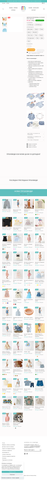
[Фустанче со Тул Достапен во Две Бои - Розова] (37, 249)
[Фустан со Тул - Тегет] (7, 303)
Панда (41, 29)
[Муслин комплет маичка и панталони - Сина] (15, 393)
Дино (42, 38)
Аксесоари (36, 7)
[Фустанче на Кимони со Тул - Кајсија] (28, 285)
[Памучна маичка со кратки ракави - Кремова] (37, 356)
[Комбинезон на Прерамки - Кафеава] (24, 214)
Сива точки (30, 35)
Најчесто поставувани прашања (8, 448)
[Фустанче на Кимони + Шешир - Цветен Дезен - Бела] (35, 285)
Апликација (30, 27)
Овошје (41, 35)
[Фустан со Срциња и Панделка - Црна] (15, 304)
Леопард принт (31, 38)
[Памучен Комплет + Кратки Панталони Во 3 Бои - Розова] (14, 375)
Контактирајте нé (5, 452)
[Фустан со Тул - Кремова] (6, 303)
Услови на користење (6, 454)
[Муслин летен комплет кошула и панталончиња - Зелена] (35, 374)
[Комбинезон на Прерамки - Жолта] (26, 214)
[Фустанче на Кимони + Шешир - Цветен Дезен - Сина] (40, 285)
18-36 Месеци (38, 24)
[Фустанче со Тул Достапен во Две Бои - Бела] (35, 249)
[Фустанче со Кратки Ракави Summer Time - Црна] (4, 267)
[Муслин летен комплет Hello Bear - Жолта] (3, 393)
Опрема (16, 7)
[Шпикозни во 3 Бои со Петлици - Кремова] (37, 214)
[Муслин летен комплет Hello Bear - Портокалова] (4, 393)
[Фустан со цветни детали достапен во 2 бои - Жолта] (3, 286)
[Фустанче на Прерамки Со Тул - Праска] (37, 267)
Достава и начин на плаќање (34, 134)
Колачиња (4, 458)
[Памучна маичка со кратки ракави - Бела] (35, 356)
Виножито (35, 32)
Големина (30, 22)
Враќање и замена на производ (34, 137)
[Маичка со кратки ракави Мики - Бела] (14, 428)
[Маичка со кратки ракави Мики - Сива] (15, 428)
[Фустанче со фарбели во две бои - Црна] (3, 249)
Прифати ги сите (12, 471)
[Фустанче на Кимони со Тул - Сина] (24, 285)
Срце (29, 41)
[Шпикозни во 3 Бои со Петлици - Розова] (38, 214)
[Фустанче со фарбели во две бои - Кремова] (4, 249)
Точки (36, 35)
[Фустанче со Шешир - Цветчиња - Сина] (15, 249)
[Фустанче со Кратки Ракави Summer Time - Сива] (3, 267)
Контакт (3, 3)
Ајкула (36, 29)
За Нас (7, 3)
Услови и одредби (15, 477)
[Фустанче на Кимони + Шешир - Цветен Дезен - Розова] (38, 285)
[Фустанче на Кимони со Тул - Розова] (29, 285)
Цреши (29, 32)
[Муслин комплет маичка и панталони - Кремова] (14, 393)
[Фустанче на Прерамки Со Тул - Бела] (35, 267)
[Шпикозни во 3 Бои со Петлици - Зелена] (35, 214)
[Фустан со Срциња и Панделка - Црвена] (14, 304)
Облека (11, 7)
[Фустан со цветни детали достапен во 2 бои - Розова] (4, 286)
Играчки (13, 10)
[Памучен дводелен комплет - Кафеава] (4, 374)
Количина (30, 43)
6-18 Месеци (30, 24)
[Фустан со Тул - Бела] (4, 303)
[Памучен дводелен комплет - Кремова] (6, 374)
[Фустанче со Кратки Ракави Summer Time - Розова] (6, 267)
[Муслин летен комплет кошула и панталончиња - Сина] (37, 374)
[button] (40, 50)
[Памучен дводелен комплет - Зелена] (3, 374)
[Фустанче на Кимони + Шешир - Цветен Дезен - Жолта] (37, 285)
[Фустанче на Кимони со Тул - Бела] (26, 285)
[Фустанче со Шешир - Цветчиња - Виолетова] (14, 249)
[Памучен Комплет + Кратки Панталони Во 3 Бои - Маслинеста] (15, 375)
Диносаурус (30, 29)
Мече (37, 38)
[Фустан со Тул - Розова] (3, 303)
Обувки (30, 7)
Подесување (12, 474)
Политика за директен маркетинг (8, 456)
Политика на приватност (6, 477)
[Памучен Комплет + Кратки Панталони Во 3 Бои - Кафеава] (17, 375)
